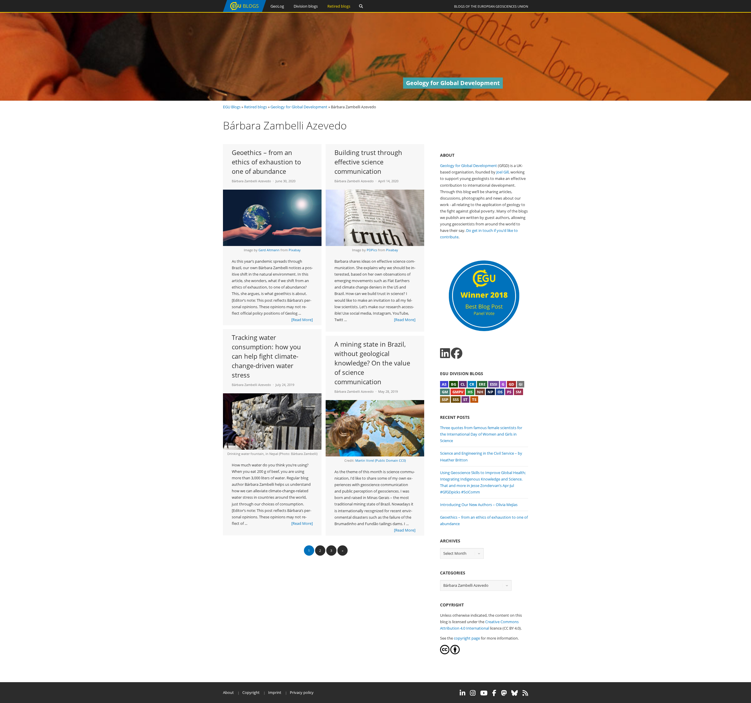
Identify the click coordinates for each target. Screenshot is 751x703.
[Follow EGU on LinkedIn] (462, 693)
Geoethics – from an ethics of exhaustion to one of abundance (266, 162)
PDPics (372, 250)
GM (445, 392)
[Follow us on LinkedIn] (445, 353)
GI (520, 384)
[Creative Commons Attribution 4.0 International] (444, 652)
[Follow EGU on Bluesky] (514, 693)
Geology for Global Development (298, 106)
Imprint (274, 692)
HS (470, 392)
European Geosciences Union (503, 6)
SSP (445, 399)
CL (463, 384)
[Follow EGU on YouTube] (484, 693)
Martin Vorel (364, 460)
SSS (456, 399)
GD (511, 384)
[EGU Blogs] (244, 10)
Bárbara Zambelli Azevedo (251, 181)
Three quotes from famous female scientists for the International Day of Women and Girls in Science (481, 434)
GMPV (457, 392)
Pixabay (295, 250)
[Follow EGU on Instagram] (473, 693)
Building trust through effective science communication (368, 162)
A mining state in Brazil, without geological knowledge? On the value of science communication (372, 363)
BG (453, 384)
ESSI (493, 384)
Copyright (251, 692)
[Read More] (302, 319)
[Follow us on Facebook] (456, 353)
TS (474, 399)
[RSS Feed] (525, 693)
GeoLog (277, 6)
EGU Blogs (232, 106)
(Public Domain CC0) (390, 460)
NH (480, 392)
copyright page (467, 638)
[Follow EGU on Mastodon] (504, 693)
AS (444, 384)
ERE (482, 384)
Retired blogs (338, 6)
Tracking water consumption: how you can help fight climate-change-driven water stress (266, 356)
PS (509, 392)
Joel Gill (502, 172)
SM (518, 392)
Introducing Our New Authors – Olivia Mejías (478, 504)
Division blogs (306, 6)
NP (490, 392)
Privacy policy (302, 692)
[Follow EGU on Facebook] (494, 693)
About (228, 692)
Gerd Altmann (269, 250)
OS (500, 392)
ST (465, 399)
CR (471, 384)
